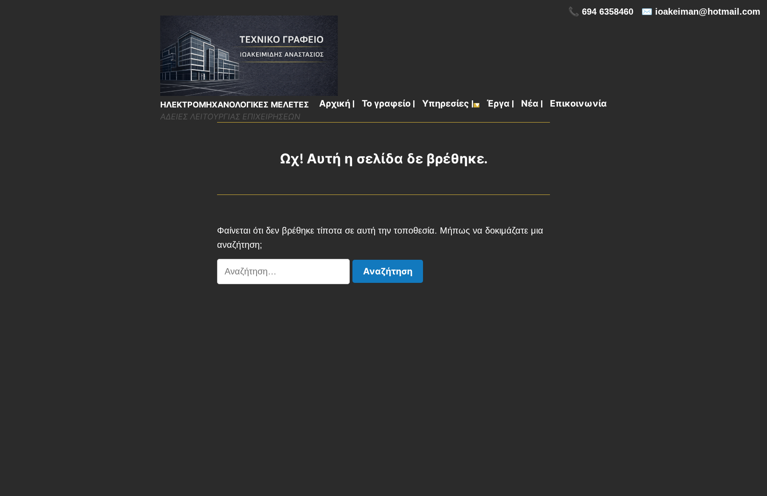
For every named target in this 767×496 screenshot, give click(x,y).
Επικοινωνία (578, 104)
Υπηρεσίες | (448, 104)
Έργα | (500, 104)
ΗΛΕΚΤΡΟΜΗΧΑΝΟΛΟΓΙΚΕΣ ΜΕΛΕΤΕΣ (234, 104)
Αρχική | (337, 104)
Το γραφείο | (388, 104)
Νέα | (532, 104)
